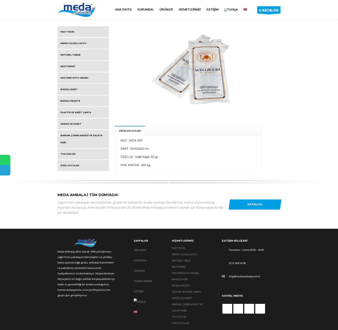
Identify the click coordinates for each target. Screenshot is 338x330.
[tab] (130, 130)
